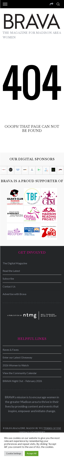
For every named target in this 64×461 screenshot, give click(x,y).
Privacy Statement (32, 432)
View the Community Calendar (20, 373)
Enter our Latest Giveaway (17, 357)
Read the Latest (11, 270)
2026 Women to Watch (16, 365)
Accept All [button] (31, 453)
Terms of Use (52, 428)
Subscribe (8, 278)
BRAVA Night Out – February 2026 (22, 380)
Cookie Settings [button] (13, 453)
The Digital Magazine (15, 263)
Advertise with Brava (14, 294)
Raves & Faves (11, 349)
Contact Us (9, 286)
